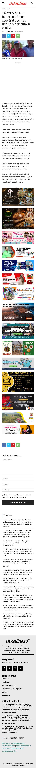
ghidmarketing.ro (17, 748)
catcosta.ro (6, 748)
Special (4, 712)
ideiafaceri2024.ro (8, 746)
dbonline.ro (10, 31)
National (5, 732)
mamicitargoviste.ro (18, 743)
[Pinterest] (13, 36)
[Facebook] (4, 36)
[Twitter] (9, 36)
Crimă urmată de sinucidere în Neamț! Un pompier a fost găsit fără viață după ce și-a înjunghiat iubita (16, 543)
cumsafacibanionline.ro (10, 751)
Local (8, 9)
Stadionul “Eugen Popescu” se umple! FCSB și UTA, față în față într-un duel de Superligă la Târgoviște (17, 616)
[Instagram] (9, 668)
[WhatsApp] (18, 36)
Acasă (3, 9)
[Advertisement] (18, 82)
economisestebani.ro (23, 746)
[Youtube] (20, 668)
